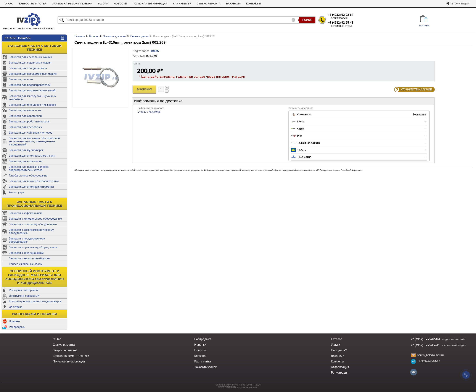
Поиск (307, 19)
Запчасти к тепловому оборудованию (33, 224)
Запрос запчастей (32, 3)
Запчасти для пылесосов (25, 110)
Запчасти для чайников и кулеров (30, 132)
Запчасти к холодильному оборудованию (35, 218)
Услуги (103, 3)
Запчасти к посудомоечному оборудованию (27, 240)
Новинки (14, 321)
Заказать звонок (205, 367)
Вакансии (233, 3)
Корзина (200, 355)
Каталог (94, 36)
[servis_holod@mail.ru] (413, 355)
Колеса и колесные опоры (25, 263)
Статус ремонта (209, 3)
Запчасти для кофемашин (25, 161)
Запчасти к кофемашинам (25, 213)
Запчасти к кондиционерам (26, 252)
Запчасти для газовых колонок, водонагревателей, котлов (29, 168)
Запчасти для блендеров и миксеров (32, 104)
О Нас (9, 3)
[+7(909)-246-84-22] (413, 361)
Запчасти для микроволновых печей (32, 90)
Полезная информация (150, 3)
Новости (120, 3)
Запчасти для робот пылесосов (29, 121)
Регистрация (339, 372)
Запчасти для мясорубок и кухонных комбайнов (32, 97)
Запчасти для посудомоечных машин (33, 73)
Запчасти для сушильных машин (30, 62)
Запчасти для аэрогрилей (25, 115)
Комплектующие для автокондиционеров (35, 301)
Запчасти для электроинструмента (31, 186)
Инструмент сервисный (24, 295)
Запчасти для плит (21, 79)
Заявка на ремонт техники (72, 3)
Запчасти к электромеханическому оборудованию (31, 231)
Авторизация (459, 3)
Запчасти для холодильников (28, 68)
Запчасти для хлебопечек (25, 127)
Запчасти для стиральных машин (30, 57)
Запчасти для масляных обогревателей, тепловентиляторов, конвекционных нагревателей (34, 141)
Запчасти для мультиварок (26, 150)
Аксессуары (17, 192)
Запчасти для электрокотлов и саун (32, 155)
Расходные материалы (23, 290)
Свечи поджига (139, 36)
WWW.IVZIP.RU (226, 387)
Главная (80, 36)
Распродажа (17, 326)
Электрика (15, 306)
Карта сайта (202, 361)
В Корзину (144, 89)
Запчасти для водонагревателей (29, 84)
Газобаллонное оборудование (28, 175)
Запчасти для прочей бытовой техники (34, 181)
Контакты (253, 3)
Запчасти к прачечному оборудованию (33, 247)
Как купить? (182, 3)
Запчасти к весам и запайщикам (29, 258)
